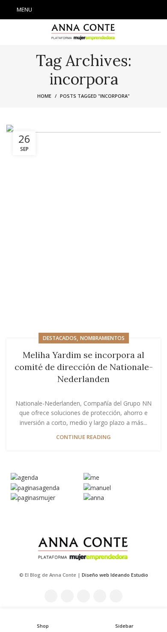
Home (44, 96)
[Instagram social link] (83, 9)
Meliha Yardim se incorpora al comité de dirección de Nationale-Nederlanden (84, 366)
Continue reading (83, 437)
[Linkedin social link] (105, 9)
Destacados (60, 338)
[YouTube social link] (94, 9)
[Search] (158, 9)
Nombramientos (102, 338)
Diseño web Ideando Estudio (115, 575)
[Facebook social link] (61, 9)
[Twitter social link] (72, 9)
